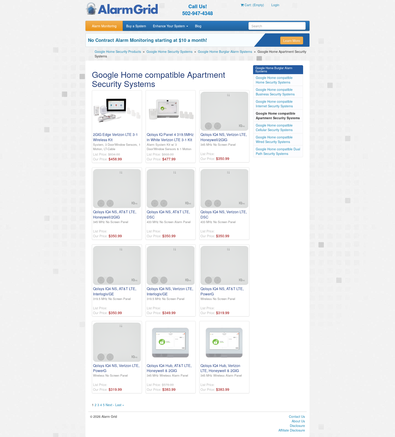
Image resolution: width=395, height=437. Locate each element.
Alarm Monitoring (104, 26)
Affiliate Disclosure (291, 430)
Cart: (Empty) (254, 5)
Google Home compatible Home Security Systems (274, 79)
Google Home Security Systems (169, 51)
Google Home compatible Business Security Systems (275, 91)
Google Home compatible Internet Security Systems (274, 103)
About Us (298, 421)
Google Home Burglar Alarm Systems (225, 51)
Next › (110, 404)
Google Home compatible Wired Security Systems (274, 139)
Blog (198, 26)
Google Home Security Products (118, 51)
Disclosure (297, 425)
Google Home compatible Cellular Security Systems (274, 127)
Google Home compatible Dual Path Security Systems (278, 151)
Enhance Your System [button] (169, 26)
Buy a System (136, 26)
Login (275, 5)
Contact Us (297, 416)
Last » (119, 404)
